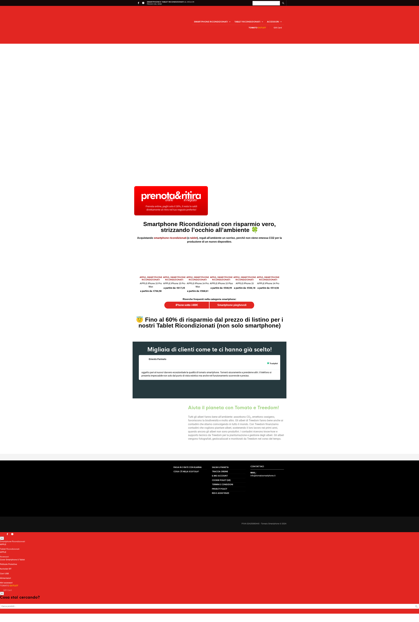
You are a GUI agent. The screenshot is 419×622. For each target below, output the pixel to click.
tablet (188, 224)
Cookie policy (37, 615)
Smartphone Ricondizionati (211, 15)
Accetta (18, 607)
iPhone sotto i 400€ (162, 329)
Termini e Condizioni (222, 502)
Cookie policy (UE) (221, 498)
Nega (45, 607)
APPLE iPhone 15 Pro (108, 311)
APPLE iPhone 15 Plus (243, 311)
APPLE (23, 307)
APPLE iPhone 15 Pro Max (40, 311)
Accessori (273, 15)
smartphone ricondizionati (166, 224)
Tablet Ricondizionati (247, 15)
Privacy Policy (51, 615)
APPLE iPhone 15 (311, 311)
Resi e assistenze (220, 511)
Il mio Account (220, 494)
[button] (82, 580)
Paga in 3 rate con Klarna (187, 485)
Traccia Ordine (220, 489)
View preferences (71, 607)
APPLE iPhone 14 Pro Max (175, 311)
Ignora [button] (258, 3)
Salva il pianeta (220, 485)
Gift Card (277, 21)
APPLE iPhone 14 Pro (379, 311)
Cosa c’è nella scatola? (186, 489)
